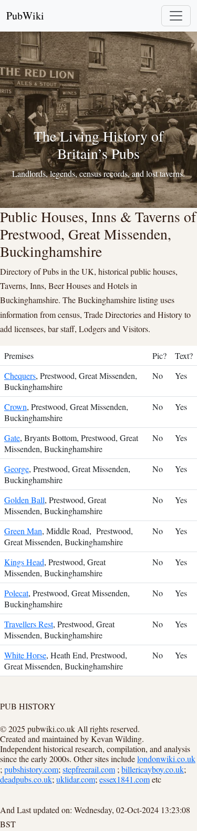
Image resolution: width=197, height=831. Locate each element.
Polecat (16, 592)
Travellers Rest (28, 623)
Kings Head (24, 561)
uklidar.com (75, 779)
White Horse (25, 654)
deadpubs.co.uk (26, 779)
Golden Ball (24, 499)
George (16, 468)
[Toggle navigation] (176, 15)
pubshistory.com (31, 769)
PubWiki (25, 15)
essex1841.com (124, 779)
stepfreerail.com (89, 769)
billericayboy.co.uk (152, 769)
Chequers (20, 375)
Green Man (23, 530)
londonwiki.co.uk (166, 758)
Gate (12, 437)
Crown (15, 406)
